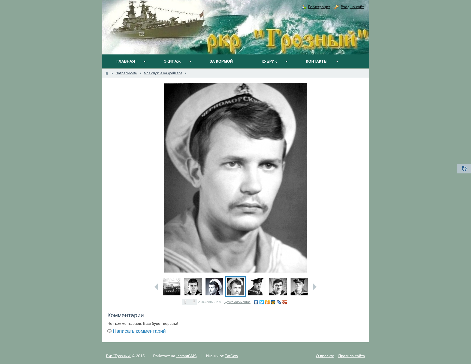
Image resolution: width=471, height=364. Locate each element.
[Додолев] (193, 286)
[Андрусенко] (278, 286)
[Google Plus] (285, 302)
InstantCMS (186, 356)
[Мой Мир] (273, 302)
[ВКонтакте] (256, 302)
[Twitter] (262, 302)
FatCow (231, 356)
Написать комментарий (139, 331)
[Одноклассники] (267, 302)
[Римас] (256, 286)
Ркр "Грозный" (118, 356)
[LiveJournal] (279, 302)
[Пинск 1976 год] (171, 286)
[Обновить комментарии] (464, 168)
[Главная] (107, 73)
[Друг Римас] (299, 286)
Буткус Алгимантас (237, 302)
